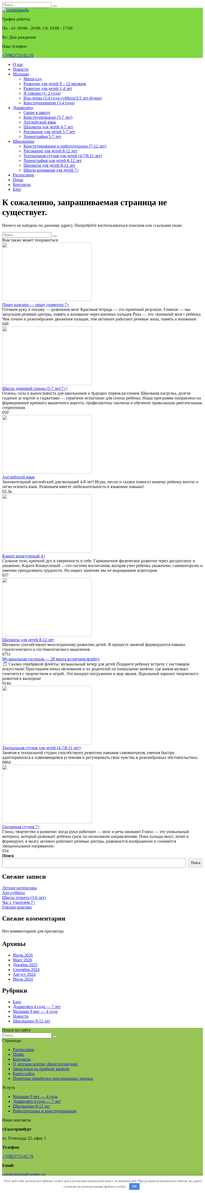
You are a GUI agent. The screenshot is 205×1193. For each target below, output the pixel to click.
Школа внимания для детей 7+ (51, 170)
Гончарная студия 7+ (21, 827)
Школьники (23, 141)
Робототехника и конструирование (45, 1111)
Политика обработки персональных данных (53, 1078)
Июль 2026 (23, 955)
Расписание (23, 175)
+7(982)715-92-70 (17, 55)
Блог (17, 189)
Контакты (22, 184)
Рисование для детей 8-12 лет (50, 151)
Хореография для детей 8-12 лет (52, 160)
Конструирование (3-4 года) (48, 103)
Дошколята (23, 107)
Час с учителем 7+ (18, 902)
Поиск (8, 855)
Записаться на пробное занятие (41, 1069)
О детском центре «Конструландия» (45, 1064)
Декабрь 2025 (25, 964)
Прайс (18, 1054)
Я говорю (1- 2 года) (42, 93)
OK (134, 1186)
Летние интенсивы (19, 888)
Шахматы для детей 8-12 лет (49, 165)
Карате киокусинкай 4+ (23, 556)
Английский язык (39, 122)
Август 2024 (24, 974)
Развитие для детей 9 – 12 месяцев (54, 83)
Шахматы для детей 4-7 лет (48, 127)
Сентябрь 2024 (26, 969)
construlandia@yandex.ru (23, 1174)
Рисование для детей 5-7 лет (49, 131)
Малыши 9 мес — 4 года (35, 1011)
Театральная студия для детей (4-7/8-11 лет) (62, 155)
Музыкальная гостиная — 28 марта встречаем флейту (51, 659)
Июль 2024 (23, 979)
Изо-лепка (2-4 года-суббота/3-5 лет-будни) (62, 98)
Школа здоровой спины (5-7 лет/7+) (34, 388)
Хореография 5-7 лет (42, 136)
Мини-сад (32, 79)
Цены (18, 179)
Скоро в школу (36, 112)
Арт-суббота (13, 892)
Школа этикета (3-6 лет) (24, 897)
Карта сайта (23, 1073)
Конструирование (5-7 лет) (47, 117)
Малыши (21, 74)
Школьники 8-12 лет (31, 1021)
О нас (18, 64)
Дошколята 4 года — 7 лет (37, 1006)
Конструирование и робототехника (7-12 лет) (64, 146)
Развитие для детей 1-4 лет (47, 88)
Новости (21, 69)
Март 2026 (22, 960)
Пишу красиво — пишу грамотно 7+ (35, 304)
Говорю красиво (17, 907)
